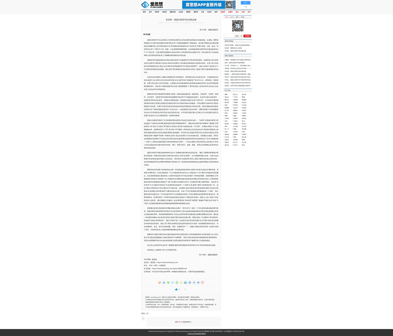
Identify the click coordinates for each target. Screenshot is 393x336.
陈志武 (244, 102)
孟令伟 (244, 126)
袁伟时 (227, 124)
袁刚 (234, 137)
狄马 (243, 121)
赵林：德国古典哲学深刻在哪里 (235, 63)
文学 (202, 12)
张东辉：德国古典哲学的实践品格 (235, 51)
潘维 (243, 140)
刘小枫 (235, 126)
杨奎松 (235, 113)
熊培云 (244, 124)
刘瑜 (243, 132)
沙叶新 (235, 132)
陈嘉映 (244, 100)
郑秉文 (227, 142)
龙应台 (227, 97)
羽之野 (244, 142)
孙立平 (235, 145)
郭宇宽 (235, 105)
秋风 (226, 126)
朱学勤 (235, 140)
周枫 (234, 129)
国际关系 (173, 12)
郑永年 (244, 94)
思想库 (223, 12)
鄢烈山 (227, 100)
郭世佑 (244, 118)
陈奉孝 (235, 118)
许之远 (227, 137)
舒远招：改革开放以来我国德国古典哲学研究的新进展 (242, 86)
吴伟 (226, 132)
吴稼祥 (244, 134)
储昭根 (235, 134)
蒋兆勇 (244, 129)
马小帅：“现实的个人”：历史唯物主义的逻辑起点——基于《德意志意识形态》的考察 (252, 65)
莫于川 (235, 142)
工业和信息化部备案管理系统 (196, 334)
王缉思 (227, 118)
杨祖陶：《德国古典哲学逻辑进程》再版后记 (239, 74)
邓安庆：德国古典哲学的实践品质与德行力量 (239, 77)
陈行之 (235, 94)
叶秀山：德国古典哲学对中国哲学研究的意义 (239, 80)
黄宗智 (227, 102)
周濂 (226, 116)
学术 (150, 265)
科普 (243, 12)
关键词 (230, 12)
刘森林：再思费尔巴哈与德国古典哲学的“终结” (239, 60)
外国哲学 (162, 265)
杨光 (243, 145)
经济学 (157, 12)
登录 (180, 322)
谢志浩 (227, 145)
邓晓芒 (244, 116)
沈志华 (235, 108)
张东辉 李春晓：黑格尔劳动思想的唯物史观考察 (240, 45)
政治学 (164, 12)
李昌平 (244, 110)
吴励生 (227, 140)
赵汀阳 (227, 110)
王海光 (244, 113)
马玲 (226, 121)
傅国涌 (235, 100)
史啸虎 (235, 124)
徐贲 (226, 105)
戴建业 (235, 110)
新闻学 (188, 12)
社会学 (181, 12)
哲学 (216, 12)
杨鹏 (234, 116)
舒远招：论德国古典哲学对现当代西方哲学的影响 (240, 83)
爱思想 (157, 5)
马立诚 (244, 105)
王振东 (235, 121)
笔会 (237, 12)
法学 (150, 12)
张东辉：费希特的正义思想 (233, 48)
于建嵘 (235, 102)
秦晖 (226, 94)
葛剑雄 (227, 134)
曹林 (243, 97)
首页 (144, 12)
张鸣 (226, 113)
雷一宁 (227, 129)
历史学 (209, 12)
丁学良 (235, 97)
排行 (249, 12)
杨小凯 (244, 137)
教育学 (196, 12)
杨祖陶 (227, 108)
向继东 (244, 108)
